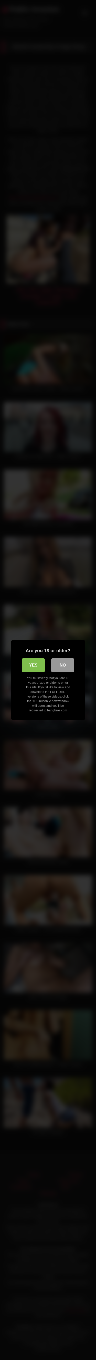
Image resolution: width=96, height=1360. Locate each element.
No (63, 665)
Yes (33, 665)
